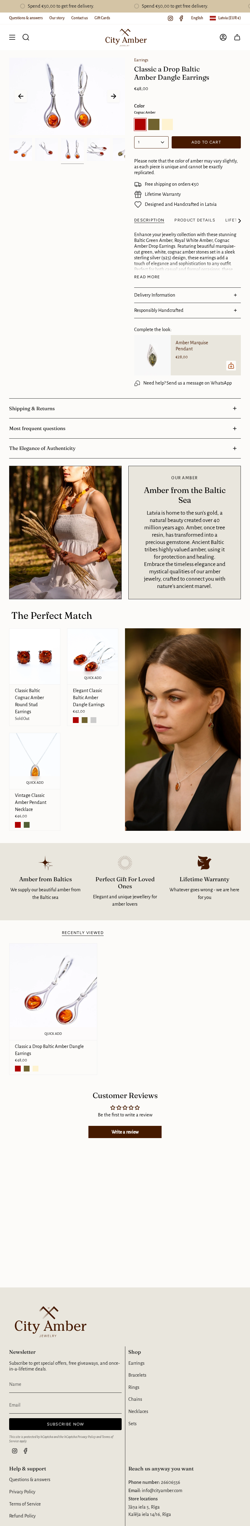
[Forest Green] (27, 825)
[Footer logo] (48, 1320)
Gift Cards (102, 18)
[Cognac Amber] (76, 720)
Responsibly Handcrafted (159, 310)
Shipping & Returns (32, 408)
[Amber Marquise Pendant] (152, 355)
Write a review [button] (125, 1132)
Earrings (141, 60)
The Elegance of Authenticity (42, 448)
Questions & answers (26, 18)
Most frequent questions (37, 428)
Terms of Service (25, 1504)
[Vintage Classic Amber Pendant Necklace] (34, 761)
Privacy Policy (86, 1437)
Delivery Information (154, 295)
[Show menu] (12, 37)
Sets (132, 1423)
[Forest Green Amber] (85, 720)
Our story (57, 18)
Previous (21, 96)
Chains (135, 1399)
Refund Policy (22, 1515)
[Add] (231, 366)
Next (113, 96)
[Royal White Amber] (35, 1068)
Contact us (79, 18)
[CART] (237, 37)
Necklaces (138, 1411)
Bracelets (137, 1375)
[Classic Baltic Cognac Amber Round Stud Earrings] (34, 657)
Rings (133, 1387)
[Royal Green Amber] (93, 720)
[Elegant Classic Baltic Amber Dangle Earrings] (92, 657)
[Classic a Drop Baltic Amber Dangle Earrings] (53, 992)
